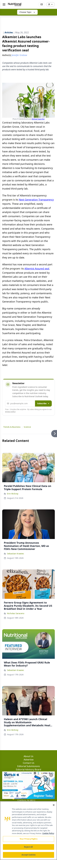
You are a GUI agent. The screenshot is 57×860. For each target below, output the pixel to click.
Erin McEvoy (12, 493)
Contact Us (28, 762)
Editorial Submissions (28, 766)
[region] (28, 830)
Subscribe (41, 403)
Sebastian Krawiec (15, 553)
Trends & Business (11, 427)
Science (27, 427)
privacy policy (10, 411)
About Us (28, 756)
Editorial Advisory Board (28, 769)
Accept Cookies (28, 855)
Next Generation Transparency (36, 199)
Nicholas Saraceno (15, 613)
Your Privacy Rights (28, 839)
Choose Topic (25, 12)
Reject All (28, 847)
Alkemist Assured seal (36, 268)
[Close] (54, 805)
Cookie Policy (48, 833)
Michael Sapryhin (38, 119)
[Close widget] (51, 775)
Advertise (28, 759)
